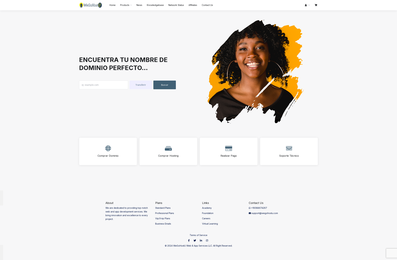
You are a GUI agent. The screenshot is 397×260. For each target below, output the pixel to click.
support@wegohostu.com (264, 213)
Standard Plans (163, 208)
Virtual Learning (210, 223)
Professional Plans (164, 213)
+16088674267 (259, 208)
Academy (207, 208)
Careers (206, 218)
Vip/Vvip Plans (162, 218)
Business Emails (163, 223)
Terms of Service (198, 235)
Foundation (207, 213)
